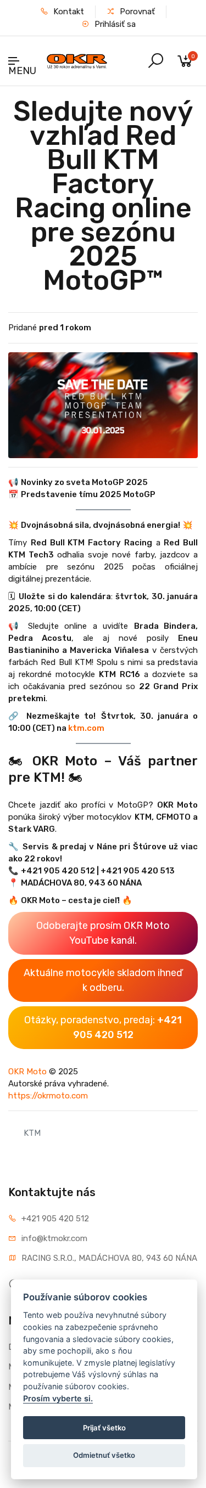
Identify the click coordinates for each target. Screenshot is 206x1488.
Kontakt (67, 11)
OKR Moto (28, 1071)
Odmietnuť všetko (104, 1455)
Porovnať (136, 11)
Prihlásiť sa (114, 24)
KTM (32, 1133)
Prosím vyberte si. (58, 1398)
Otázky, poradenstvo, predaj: (103, 1027)
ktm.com (86, 728)
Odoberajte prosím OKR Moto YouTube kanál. (103, 933)
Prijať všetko (104, 1427)
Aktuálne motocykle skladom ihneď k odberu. (103, 980)
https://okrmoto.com (48, 1096)
